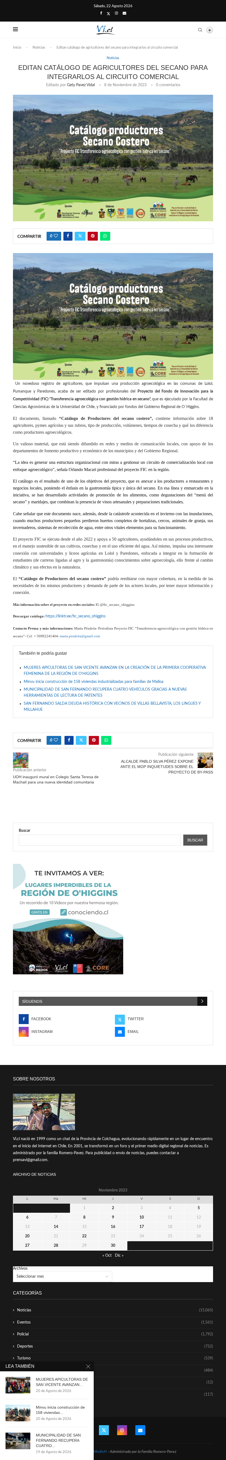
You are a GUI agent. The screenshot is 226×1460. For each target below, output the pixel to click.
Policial (115, 1334)
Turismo (115, 1358)
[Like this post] (56, 236)
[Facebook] (101, 13)
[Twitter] (108, 13)
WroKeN (100, 1452)
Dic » (119, 1256)
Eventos (115, 1322)
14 (56, 1227)
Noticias (39, 47)
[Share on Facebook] (67, 236)
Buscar (24, 831)
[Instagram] (116, 13)
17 (141, 1227)
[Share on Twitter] (80, 236)
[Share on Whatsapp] (105, 236)
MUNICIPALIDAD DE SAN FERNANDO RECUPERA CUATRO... (58, 1440)
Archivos (20, 1268)
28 (56, 1246)
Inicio (17, 47)
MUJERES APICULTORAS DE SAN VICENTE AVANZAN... (62, 1382)
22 (84, 1236)
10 (141, 1217)
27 (27, 1246)
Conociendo (115, 1382)
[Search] (200, 30)
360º (115, 1394)
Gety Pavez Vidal (81, 85)
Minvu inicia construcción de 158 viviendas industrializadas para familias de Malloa (93, 682)
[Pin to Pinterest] (93, 236)
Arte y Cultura (115, 1370)
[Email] (124, 13)
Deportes (115, 1346)
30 (113, 1246)
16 (113, 1227)
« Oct (107, 1256)
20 (27, 1236)
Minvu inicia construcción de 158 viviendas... (60, 1410)
